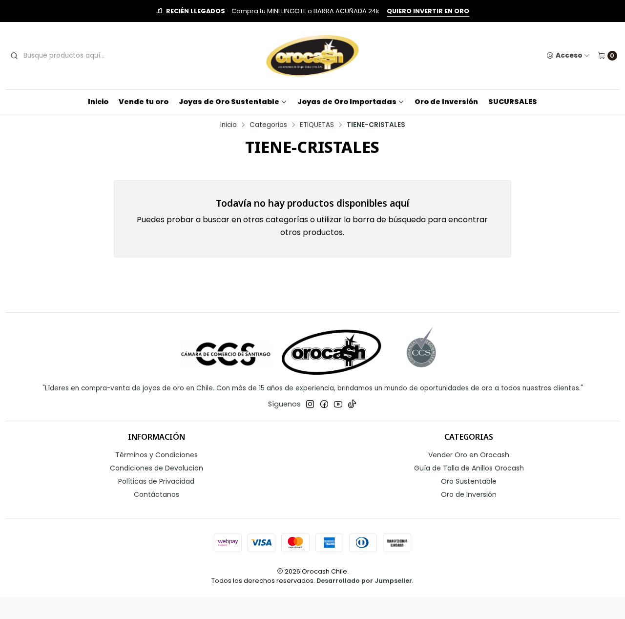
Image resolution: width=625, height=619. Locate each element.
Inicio (98, 102)
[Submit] (14, 55)
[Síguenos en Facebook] (324, 404)
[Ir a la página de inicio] (312, 56)
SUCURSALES (512, 102)
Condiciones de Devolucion (156, 468)
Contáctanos (156, 494)
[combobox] (82, 55)
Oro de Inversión (446, 102)
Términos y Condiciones (156, 455)
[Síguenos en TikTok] (352, 404)
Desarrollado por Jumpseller (364, 580)
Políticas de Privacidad (156, 481)
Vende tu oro (143, 102)
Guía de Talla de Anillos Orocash (469, 468)
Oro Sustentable (469, 481)
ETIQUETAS (317, 125)
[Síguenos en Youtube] (338, 404)
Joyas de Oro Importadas (346, 102)
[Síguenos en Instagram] (310, 404)
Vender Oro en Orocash (468, 455)
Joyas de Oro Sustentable (229, 102)
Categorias (268, 125)
